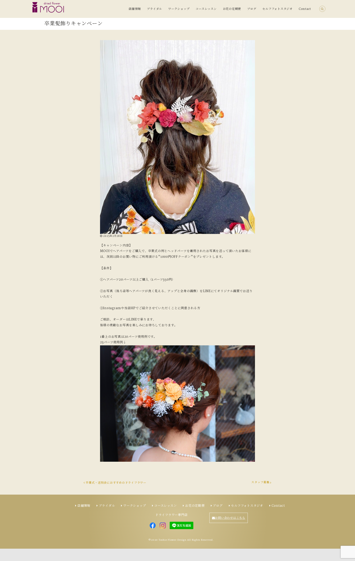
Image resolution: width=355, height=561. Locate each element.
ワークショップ (178, 9)
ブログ (251, 9)
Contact (305, 9)
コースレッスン (206, 9)
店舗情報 (135, 9)
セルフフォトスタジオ (277, 9)
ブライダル (154, 9)
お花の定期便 (232, 9)
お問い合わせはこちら (230, 518)
